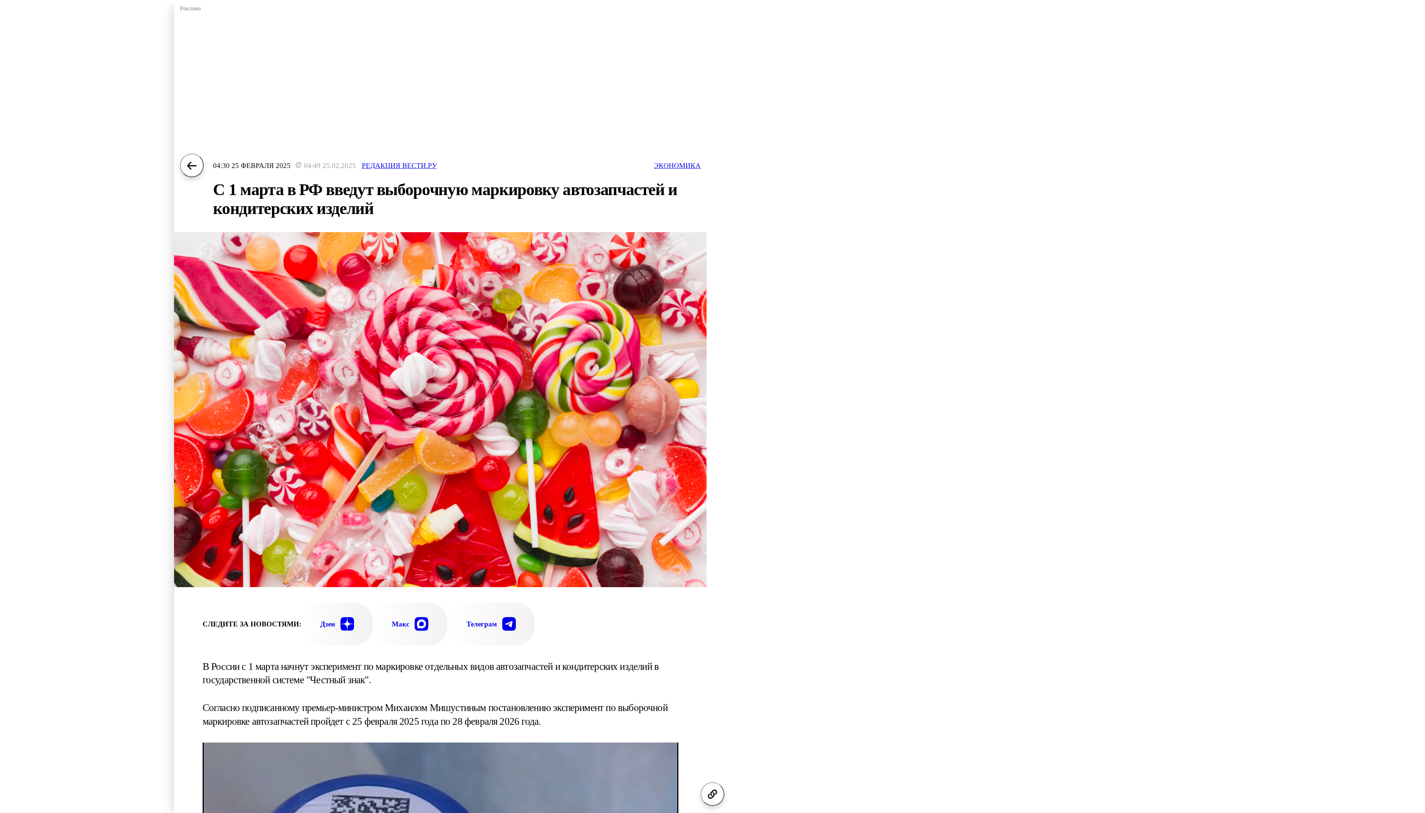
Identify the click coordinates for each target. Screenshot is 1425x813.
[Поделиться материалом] (712, 794)
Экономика (677, 165)
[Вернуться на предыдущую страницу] (192, 165)
